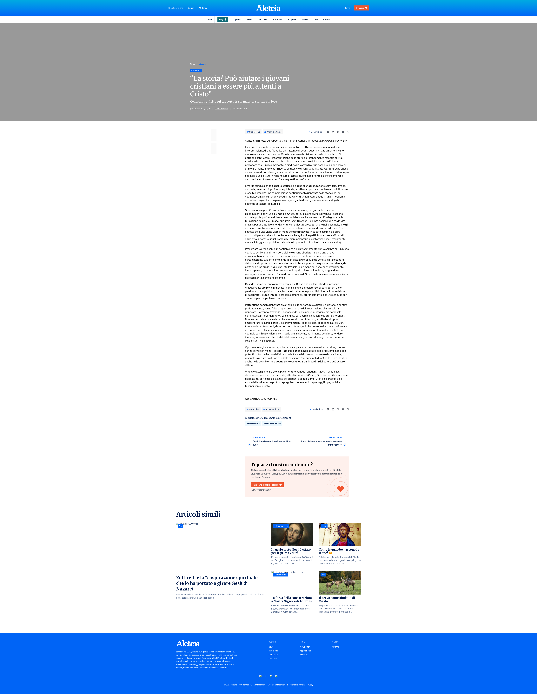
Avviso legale (259, 685)
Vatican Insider (221, 108)
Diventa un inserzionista (278, 685)
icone (324, 526)
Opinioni (237, 19)
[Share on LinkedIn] (333, 132)
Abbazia (326, 19)
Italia (316, 19)
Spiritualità (277, 19)
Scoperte (292, 19)
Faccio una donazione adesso (265, 484)
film (180, 526)
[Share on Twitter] (338, 132)
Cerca (204, 8)
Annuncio (304, 654)
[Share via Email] (343, 132)
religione (202, 64)
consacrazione (280, 574)
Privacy (310, 685)
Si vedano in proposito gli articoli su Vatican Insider (311, 242)
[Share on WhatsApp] (348, 132)
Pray (221, 19)
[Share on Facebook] (328, 132)
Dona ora (360, 8)
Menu (209, 19)
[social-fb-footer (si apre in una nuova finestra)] (266, 676)
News (249, 19)
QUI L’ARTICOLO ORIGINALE (261, 398)
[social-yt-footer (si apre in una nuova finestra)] (260, 676)
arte (323, 574)
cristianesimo (253, 423)
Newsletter (305, 647)
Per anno (335, 647)
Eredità (305, 19)
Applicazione (305, 651)
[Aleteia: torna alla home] (268, 8)
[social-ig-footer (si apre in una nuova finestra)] (276, 676)
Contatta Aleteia (297, 685)
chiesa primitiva (281, 526)
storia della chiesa (272, 423)
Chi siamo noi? (245, 685)
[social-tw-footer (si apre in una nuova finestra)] (271, 676)
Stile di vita (262, 19)
